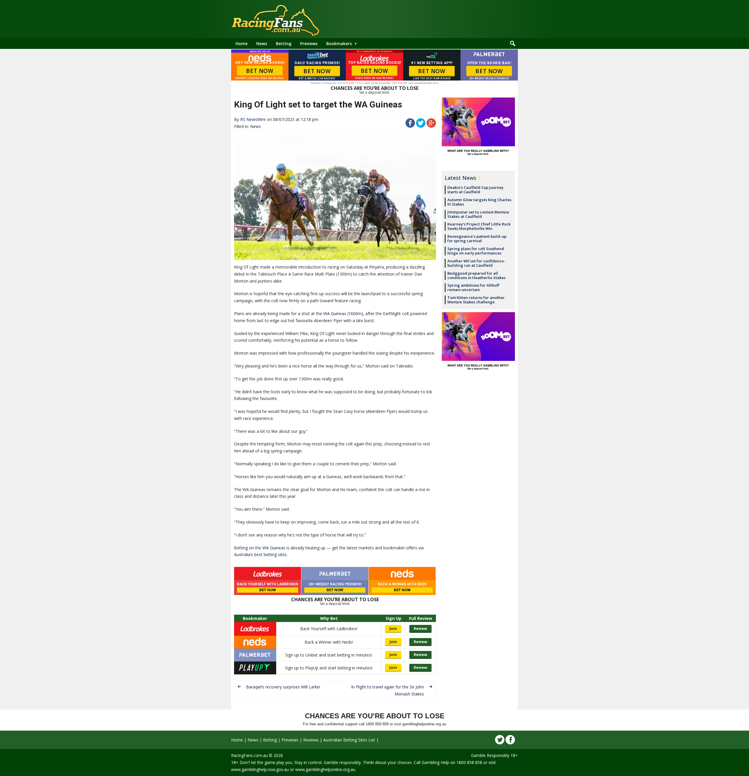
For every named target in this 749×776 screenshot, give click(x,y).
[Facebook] (510, 739)
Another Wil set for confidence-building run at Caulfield (476, 263)
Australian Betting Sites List (349, 740)
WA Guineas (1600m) (343, 313)
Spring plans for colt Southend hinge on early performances (475, 251)
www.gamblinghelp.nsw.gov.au (260, 769)
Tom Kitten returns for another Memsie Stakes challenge (476, 300)
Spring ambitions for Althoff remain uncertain (473, 287)
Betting (283, 43)
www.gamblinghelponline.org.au (325, 769)
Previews (308, 43)
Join (393, 628)
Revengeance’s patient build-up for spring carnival (476, 238)
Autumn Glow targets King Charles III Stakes (479, 202)
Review (420, 628)
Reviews (311, 740)
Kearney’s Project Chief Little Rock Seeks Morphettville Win (479, 226)
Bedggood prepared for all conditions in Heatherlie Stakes (476, 275)
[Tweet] (420, 126)
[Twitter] (499, 739)
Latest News (460, 177)
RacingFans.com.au (249, 755)
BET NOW (259, 71)
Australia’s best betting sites (260, 554)
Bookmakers (339, 43)
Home (242, 43)
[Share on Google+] (431, 126)
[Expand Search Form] (512, 43)
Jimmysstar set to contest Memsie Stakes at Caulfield (478, 214)
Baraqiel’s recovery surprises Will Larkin (283, 687)
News (261, 43)
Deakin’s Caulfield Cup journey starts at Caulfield (475, 189)
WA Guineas (273, 548)
